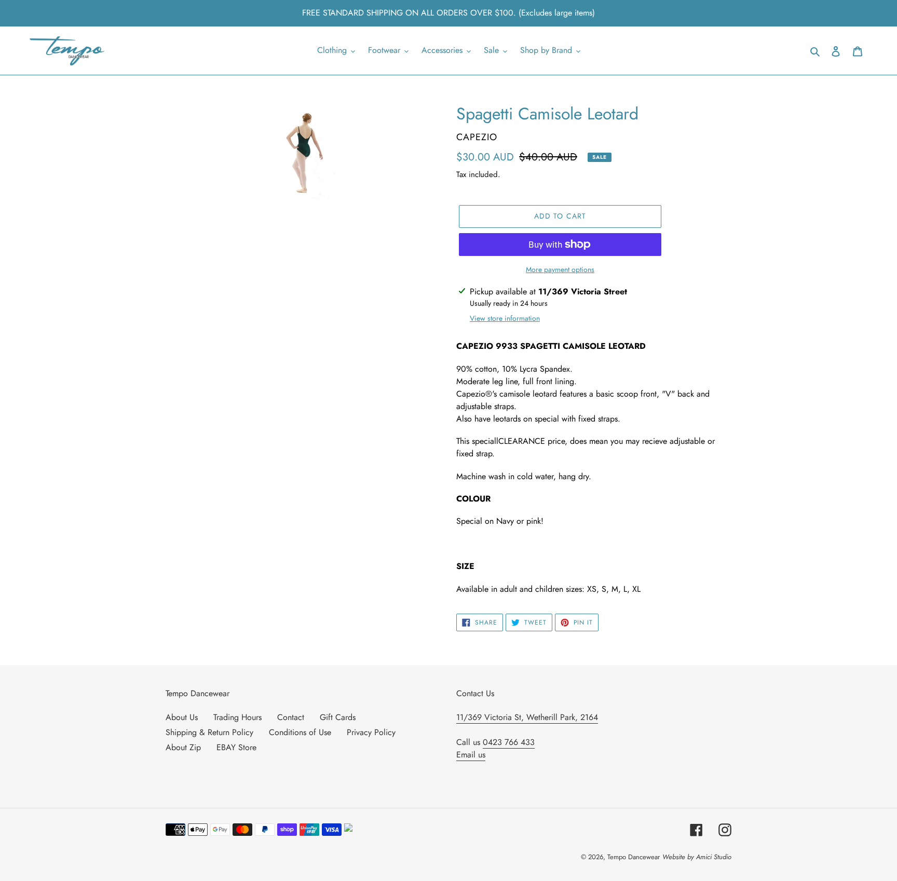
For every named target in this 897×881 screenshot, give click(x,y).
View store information (505, 318)
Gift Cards (338, 717)
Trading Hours (237, 717)
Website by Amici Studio (696, 857)
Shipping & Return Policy (209, 732)
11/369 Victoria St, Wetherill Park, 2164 (527, 717)
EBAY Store (236, 747)
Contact (290, 717)
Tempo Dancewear (633, 857)
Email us (470, 755)
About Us (182, 717)
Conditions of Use (300, 732)
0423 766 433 (509, 742)
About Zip (183, 747)
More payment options (560, 269)
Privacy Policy (371, 732)
